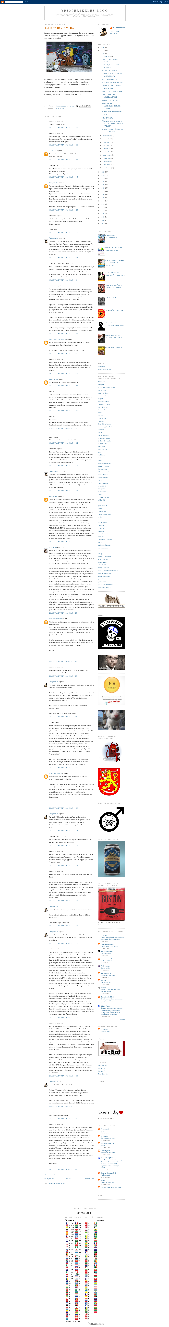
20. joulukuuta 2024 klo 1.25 (63, 613)
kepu (99, 452)
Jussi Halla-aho (103, 1074)
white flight (102, 565)
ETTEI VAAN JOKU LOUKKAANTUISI (109, 95)
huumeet (101, 421)
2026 (103, 47)
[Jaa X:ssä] (85, 106)
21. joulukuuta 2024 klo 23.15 (63, 1076)
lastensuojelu (102, 469)
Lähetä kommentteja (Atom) (57, 1183)
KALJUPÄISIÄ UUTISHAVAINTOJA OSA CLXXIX (111, 105)
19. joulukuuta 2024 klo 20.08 (63, 257)
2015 (103, 198)
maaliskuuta (107, 161)
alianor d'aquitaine (55, 618)
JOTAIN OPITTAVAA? (109, 70)
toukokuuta (107, 155)
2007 (103, 223)
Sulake (103, 1180)
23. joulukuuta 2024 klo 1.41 (63, 1118)
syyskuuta (106, 142)
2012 (103, 207)
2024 (103, 53)
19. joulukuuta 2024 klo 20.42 (63, 353)
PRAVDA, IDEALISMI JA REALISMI (110, 66)
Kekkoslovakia (103, 449)
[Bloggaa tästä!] (82, 106)
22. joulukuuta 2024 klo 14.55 (63, 1106)
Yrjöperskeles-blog (84, 10)
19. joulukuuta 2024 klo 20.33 (63, 333)
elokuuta (106, 145)
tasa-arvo (101, 528)
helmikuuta (107, 164)
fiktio (100, 412)
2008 (103, 220)
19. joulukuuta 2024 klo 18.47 (63, 177)
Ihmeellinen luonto (104, 424)
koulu (100, 460)
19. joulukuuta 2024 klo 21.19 (63, 411)
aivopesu (101, 384)
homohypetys (102, 418)
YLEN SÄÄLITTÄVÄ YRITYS (112, 91)
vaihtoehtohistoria (104, 545)
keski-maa (101, 455)
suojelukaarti (102, 522)
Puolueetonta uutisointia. (108, 1153)
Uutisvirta (101, 1068)
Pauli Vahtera (105, 966)
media (100, 480)
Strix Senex (53, 547)
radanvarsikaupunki (104, 514)
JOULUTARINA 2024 (109, 79)
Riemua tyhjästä (105, 968)
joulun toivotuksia (104, 441)
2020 (103, 181)
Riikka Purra (105, 1006)
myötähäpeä (102, 486)
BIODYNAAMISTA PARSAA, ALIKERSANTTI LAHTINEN (114, 262)
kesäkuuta (106, 152)
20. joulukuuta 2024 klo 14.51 (63, 845)
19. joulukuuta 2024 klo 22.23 (63, 465)
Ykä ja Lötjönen (103, 567)
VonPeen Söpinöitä (107, 1143)
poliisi (100, 508)
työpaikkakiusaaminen (105, 539)
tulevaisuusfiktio (103, 534)
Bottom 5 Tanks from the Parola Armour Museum (110, 991)
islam (100, 432)
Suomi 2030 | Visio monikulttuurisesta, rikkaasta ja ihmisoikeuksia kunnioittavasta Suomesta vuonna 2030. (112, 1160)
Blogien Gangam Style (108, 1173)
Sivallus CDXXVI (106, 961)
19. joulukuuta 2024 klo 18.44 (63, 160)
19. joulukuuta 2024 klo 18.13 (63, 145)
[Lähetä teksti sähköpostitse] (77, 106)
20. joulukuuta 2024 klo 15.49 (63, 865)
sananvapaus (102, 520)
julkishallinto (102, 443)
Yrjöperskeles (53, 238)
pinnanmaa (102, 503)
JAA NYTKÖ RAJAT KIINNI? (114, 310)
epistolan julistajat (104, 404)
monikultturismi (103, 483)
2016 (103, 194)
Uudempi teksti (49, 1178)
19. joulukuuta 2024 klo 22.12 (63, 443)
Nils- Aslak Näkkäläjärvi (57, 339)
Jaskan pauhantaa (107, 958)
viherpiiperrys (103, 559)
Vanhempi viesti (89, 1178)
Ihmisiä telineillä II (107, 997)
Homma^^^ (102, 1071)
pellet (100, 494)
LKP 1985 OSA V (110, 298)
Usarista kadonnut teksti (108, 1138)
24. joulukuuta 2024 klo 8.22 (63, 1169)
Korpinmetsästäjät (106, 953)
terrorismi (101, 531)
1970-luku (101, 382)
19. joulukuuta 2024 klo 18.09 (63, 127)
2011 (103, 210)
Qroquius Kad (54, 183)
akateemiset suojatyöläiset (107, 387)
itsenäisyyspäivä (103, 435)
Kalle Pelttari (53, 496)
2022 (103, 175)
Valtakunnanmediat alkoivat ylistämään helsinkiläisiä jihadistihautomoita (112, 938)
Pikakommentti (105, 1175)
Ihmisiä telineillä (107, 951)
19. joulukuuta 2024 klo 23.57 (63, 541)
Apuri (102, 1131)
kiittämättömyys (103, 458)
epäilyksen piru (103, 407)
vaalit (100, 542)
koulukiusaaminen (104, 463)
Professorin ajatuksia (108, 944)
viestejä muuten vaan (105, 556)
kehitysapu (102, 446)
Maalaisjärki (105, 1150)
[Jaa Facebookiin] (87, 106)
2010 (103, 214)
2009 (103, 217)
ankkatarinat (102, 390)
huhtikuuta (106, 158)
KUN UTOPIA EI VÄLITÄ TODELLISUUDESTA (113, 286)
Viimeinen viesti (105, 1031)
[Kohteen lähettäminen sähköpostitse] (80, 106)
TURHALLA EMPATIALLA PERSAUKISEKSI (114, 249)
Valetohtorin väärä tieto (107, 1182)
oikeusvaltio (59, 109)
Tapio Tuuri (105, 1029)
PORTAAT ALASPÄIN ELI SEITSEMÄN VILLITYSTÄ (115, 274)
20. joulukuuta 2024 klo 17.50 (63, 1017)
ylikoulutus (102, 582)
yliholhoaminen (103, 579)
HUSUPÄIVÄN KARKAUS (113, 347)
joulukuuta (106, 56)
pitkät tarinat (102, 505)
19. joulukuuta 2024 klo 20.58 (63, 386)
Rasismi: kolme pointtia (108, 975)
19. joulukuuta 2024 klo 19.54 (63, 232)
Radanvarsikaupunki (105, 369)
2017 (103, 191)
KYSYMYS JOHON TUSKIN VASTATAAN (111, 87)
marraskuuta (107, 135)
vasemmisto (102, 551)
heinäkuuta (107, 148)
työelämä (101, 536)
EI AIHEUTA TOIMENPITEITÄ (112, 82)
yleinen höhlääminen (105, 573)
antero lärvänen (103, 393)
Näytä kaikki (122, 1019)
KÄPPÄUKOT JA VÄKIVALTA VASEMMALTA (112, 75)
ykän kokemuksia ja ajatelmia (108, 570)
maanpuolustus (103, 477)
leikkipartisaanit (103, 472)
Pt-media (104, 935)
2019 (103, 185)
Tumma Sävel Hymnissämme (111, 1187)
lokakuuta (106, 139)
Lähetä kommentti (50, 1175)
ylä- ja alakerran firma (105, 584)
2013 (103, 204)
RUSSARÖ (105, 115)
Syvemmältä (105, 1129)
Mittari (103, 1145)
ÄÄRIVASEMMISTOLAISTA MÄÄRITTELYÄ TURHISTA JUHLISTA (112, 123)
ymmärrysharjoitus (104, 587)
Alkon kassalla (106, 973)
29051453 (52, 150)
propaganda (102, 511)
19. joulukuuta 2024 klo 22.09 (63, 428)
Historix (104, 987)
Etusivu (68, 1178)
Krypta (103, 980)
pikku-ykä (101, 500)
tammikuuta (107, 168)
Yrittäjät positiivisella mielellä (109, 946)
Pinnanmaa (102, 366)
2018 (103, 188)
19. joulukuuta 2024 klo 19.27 (63, 210)
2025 (103, 50)
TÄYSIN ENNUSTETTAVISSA (112, 111)
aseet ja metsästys (104, 396)
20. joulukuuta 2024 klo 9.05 (63, 717)
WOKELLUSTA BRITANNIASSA (111, 236)
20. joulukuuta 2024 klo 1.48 (63, 661)
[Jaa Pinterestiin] (89, 106)
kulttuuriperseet (103, 466)
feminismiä (102, 410)
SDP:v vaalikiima (106, 982)
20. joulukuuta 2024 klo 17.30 (63, 943)
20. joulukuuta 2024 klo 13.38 (63, 830)
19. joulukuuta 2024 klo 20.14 (63, 280)
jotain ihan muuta (104, 438)
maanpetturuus (103, 475)
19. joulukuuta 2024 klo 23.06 (63, 491)
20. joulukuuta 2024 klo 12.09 (63, 808)
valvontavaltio (103, 548)
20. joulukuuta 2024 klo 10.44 (63, 767)
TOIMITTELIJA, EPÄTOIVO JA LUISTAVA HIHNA (112, 130)
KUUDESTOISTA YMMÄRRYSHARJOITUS (114, 324)
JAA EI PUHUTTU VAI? (110, 100)
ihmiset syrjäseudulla (105, 427)
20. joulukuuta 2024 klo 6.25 (63, 676)
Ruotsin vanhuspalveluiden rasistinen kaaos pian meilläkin (111, 1000)
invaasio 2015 (103, 429)
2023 (103, 172)
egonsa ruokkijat (103, 401)
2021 (103, 178)
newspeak (101, 489)
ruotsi (100, 517)
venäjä (100, 553)
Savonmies (104, 1136)
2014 (103, 201)
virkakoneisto (102, 562)
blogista (101, 398)
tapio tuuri (101, 525)
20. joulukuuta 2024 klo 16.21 (63, 901)
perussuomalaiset (104, 497)
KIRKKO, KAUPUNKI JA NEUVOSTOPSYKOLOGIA (114, 336)
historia (100, 415)
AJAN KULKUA (107, 118)
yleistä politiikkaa (104, 576)
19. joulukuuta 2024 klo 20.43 (63, 373)
